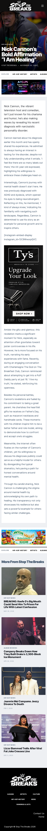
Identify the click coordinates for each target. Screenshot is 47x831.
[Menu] (42, 6)
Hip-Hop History (20, 74)
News (33, 799)
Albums (10, 794)
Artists (33, 74)
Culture (36, 794)
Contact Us (38, 813)
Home (41, 816)
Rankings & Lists (23, 804)
